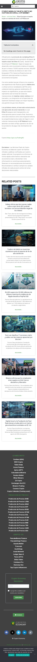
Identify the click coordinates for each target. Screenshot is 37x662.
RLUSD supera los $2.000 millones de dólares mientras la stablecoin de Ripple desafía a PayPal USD (18, 294)
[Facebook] (6, 632)
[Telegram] (18, 632)
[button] (1, 6)
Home (4, 16)
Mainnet (15, 64)
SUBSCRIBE (18, 597)
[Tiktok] (30, 632)
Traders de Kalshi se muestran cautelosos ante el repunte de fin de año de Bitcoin (18, 251)
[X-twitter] (12, 632)
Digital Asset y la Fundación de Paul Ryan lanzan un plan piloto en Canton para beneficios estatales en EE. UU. (18, 423)
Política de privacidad (22, 655)
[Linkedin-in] (24, 632)
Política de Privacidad (14, 645)
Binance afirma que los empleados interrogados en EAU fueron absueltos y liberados (18, 380)
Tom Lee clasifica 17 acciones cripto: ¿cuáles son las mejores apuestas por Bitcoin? (19, 337)
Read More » (18, 224)
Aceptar (11, 655)
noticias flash (11, 16)
